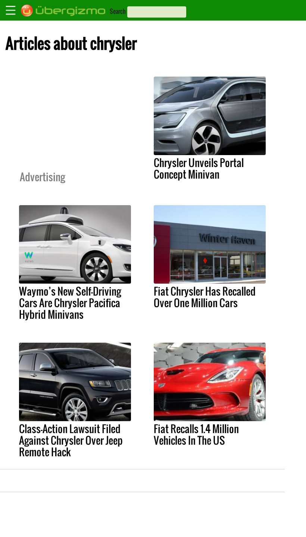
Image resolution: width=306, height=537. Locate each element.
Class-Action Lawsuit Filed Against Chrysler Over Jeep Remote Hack (71, 440)
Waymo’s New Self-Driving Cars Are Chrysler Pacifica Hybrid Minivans (70, 303)
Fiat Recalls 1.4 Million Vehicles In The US (196, 434)
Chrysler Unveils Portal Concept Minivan (199, 168)
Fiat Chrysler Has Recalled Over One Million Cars (205, 297)
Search (118, 11)
